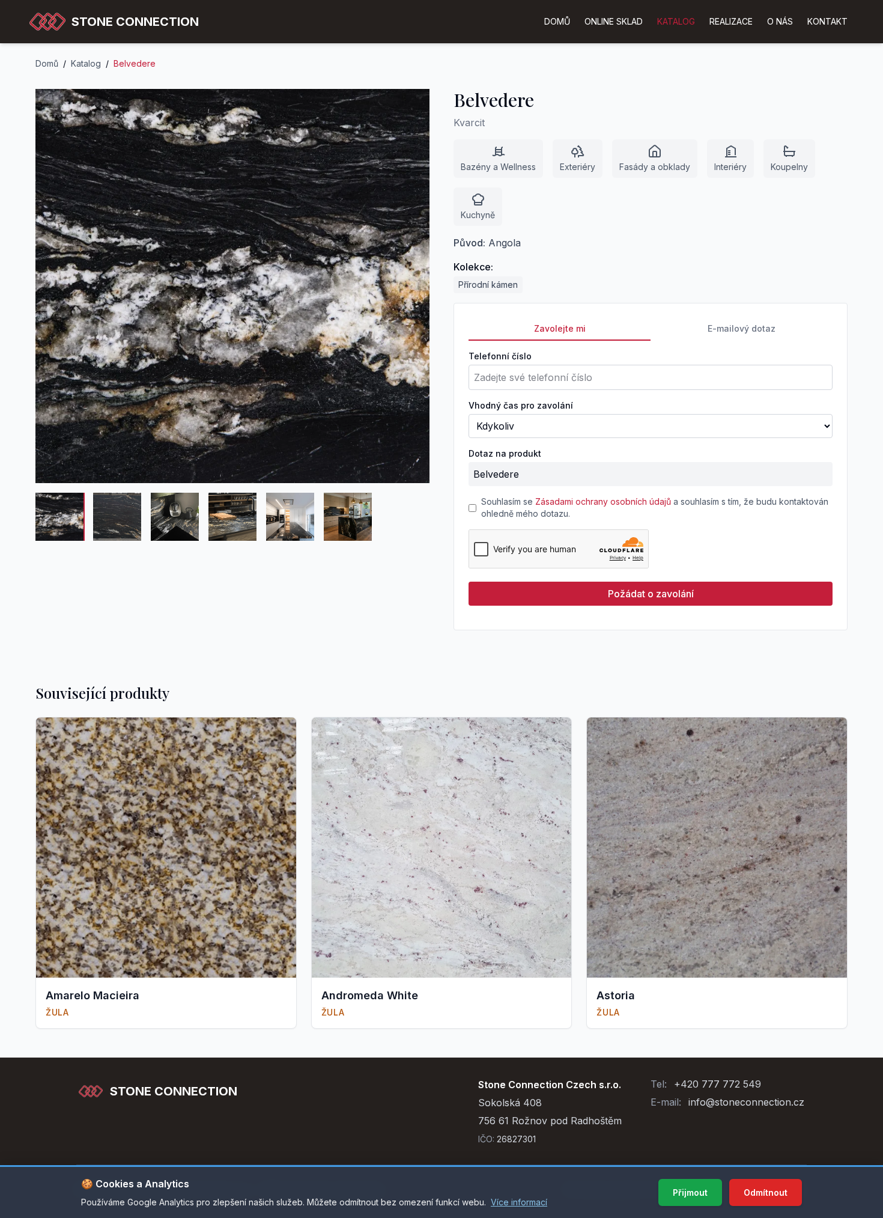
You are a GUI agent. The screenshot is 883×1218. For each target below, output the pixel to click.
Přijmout (690, 1192)
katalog (676, 21)
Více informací (519, 1202)
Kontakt (827, 21)
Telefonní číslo (500, 356)
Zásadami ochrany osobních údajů (603, 501)
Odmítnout (765, 1192)
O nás (780, 21)
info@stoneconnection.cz (746, 1102)
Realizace (731, 21)
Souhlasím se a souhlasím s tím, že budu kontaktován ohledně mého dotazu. (654, 507)
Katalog (86, 63)
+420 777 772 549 (717, 1084)
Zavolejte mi (560, 328)
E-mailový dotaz (741, 328)
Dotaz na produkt (505, 453)
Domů (557, 21)
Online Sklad (613, 21)
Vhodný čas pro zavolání (521, 405)
